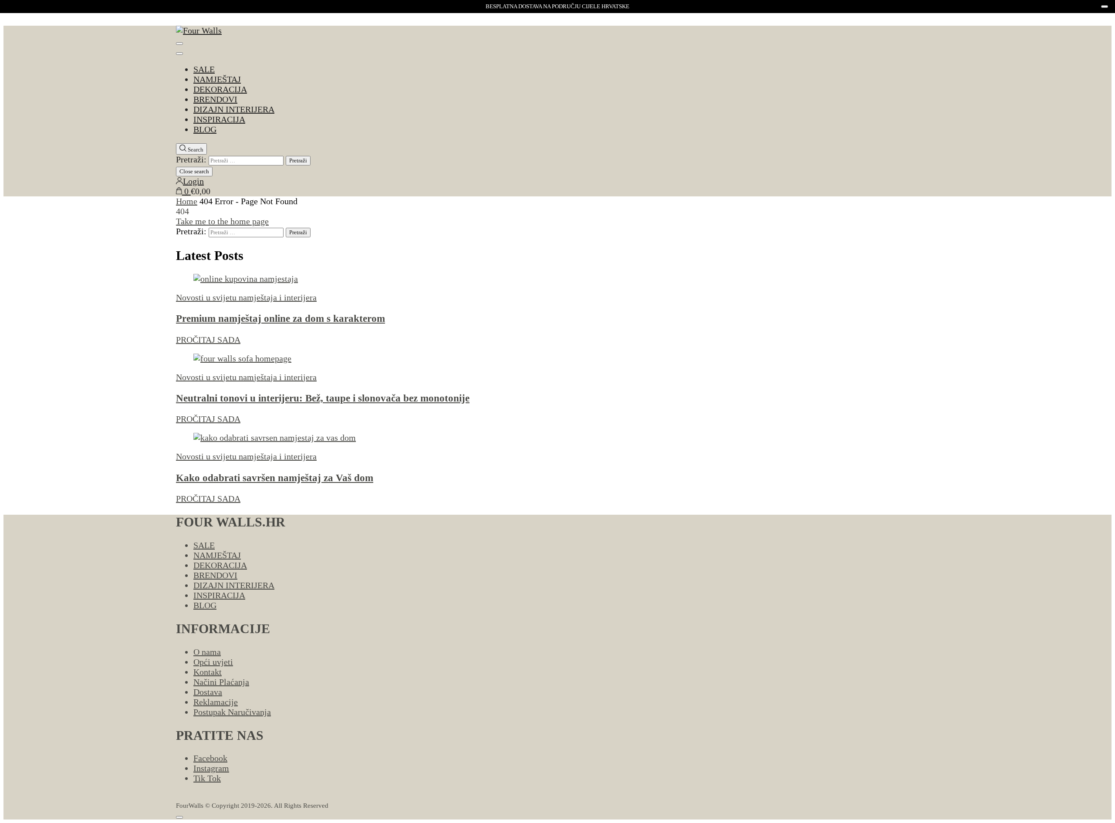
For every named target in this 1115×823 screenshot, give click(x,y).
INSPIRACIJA (219, 119)
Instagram (211, 768)
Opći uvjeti (213, 662)
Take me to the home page (222, 221)
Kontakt (207, 672)
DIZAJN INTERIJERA (233, 109)
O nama (207, 652)
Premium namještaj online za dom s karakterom (280, 318)
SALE (204, 69)
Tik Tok (207, 778)
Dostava (207, 692)
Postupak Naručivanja (232, 712)
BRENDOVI (215, 99)
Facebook (210, 758)
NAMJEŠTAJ (217, 79)
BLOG (204, 129)
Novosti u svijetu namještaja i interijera (246, 297)
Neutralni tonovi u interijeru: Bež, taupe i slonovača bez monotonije (323, 398)
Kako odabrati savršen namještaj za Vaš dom (274, 477)
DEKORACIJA (220, 89)
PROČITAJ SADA (208, 339)
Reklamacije (215, 702)
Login (193, 181)
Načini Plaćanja (221, 682)
